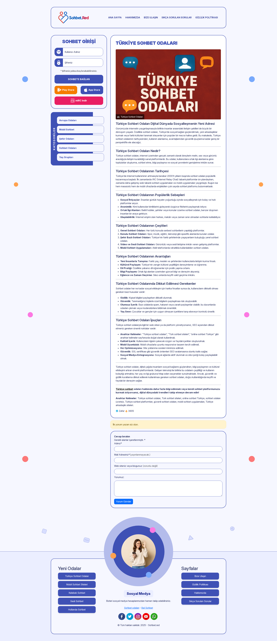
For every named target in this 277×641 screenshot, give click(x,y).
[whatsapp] (155, 616)
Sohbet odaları (131, 607)
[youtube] (147, 616)
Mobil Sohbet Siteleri (77, 584)
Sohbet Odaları (67, 148)
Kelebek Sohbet (77, 592)
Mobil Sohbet (66, 129)
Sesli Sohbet (76, 601)
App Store (94, 89)
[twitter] (130, 616)
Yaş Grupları (66, 157)
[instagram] (138, 616)
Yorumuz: (119, 477)
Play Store (68, 89)
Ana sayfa (115, 17)
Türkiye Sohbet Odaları (77, 576)
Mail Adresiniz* (132, 454)
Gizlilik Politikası (206, 17)
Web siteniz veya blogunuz (136, 465)
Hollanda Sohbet (77, 609)
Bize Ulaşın (151, 17)
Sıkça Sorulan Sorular (177, 17)
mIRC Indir (81, 100)
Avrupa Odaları (67, 120)
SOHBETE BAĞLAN (79, 79)
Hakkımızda (132, 17)
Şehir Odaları (66, 138)
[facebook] (122, 616)
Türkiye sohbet (124, 389)
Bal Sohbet (147, 607)
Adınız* (118, 443)
